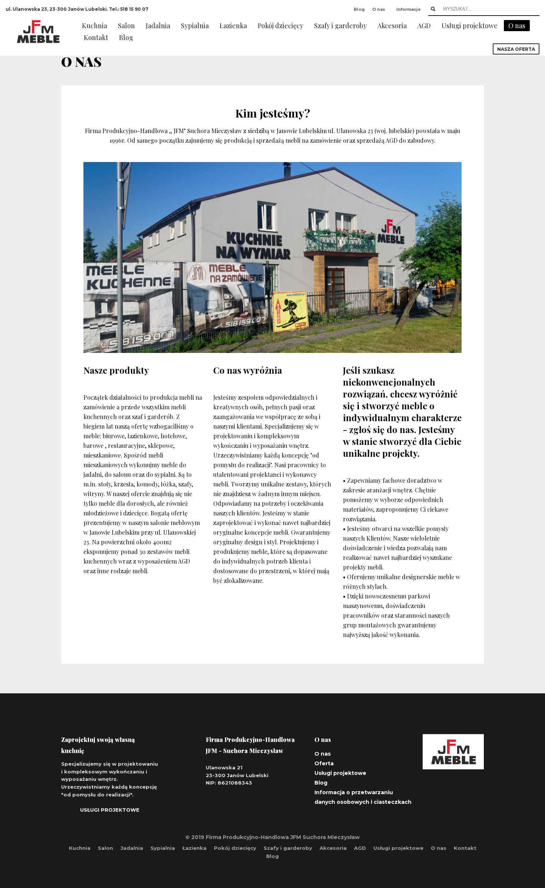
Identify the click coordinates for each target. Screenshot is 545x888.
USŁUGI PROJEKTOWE (109, 810)
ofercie (140, 494)
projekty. (401, 453)
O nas (378, 9)
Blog (359, 9)
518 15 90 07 (134, 9)
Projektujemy (298, 542)
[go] (433, 8)
